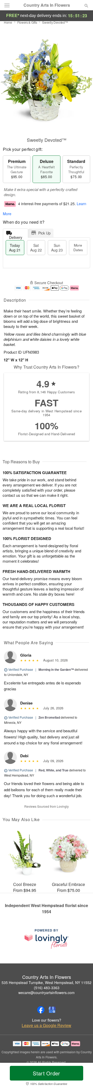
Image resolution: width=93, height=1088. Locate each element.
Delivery (15, 236)
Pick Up (44, 233)
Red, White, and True (53, 770)
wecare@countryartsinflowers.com (46, 992)
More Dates (78, 247)
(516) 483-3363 (46, 987)
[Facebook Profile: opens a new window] (40, 1009)
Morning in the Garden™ (56, 669)
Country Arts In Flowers (47, 5)
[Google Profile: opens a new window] (52, 1009)
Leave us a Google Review (46, 1025)
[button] (82, 1076)
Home (8, 22)
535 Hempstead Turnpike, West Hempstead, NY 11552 (46, 982)
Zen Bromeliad (49, 717)
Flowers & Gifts (27, 22)
